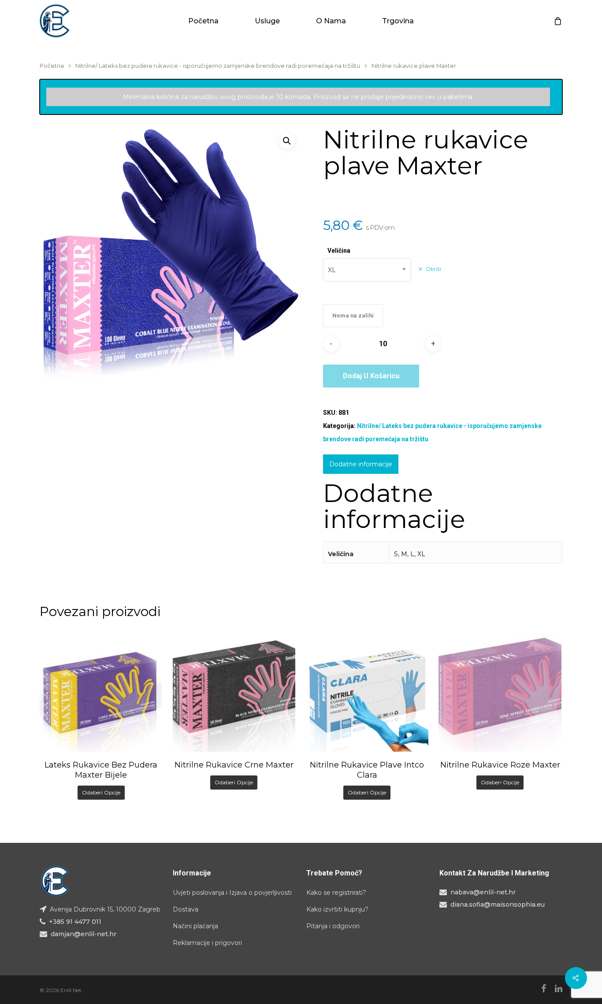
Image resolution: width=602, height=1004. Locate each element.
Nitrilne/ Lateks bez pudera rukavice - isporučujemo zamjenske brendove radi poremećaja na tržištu (217, 66)
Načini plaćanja (195, 926)
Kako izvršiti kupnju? (337, 909)
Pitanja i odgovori (333, 926)
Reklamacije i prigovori (207, 943)
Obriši (433, 269)
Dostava (185, 909)
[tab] (360, 464)
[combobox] (367, 270)
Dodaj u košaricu (371, 376)
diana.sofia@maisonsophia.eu (497, 904)
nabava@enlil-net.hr (483, 892)
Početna (203, 21)
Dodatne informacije (360, 464)
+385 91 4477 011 (75, 922)
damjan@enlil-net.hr (83, 934)
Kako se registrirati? (336, 893)
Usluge (267, 21)
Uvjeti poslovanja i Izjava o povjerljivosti (232, 893)
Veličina (338, 250)
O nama (331, 21)
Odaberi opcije (101, 792)
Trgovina (398, 21)
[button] (287, 141)
